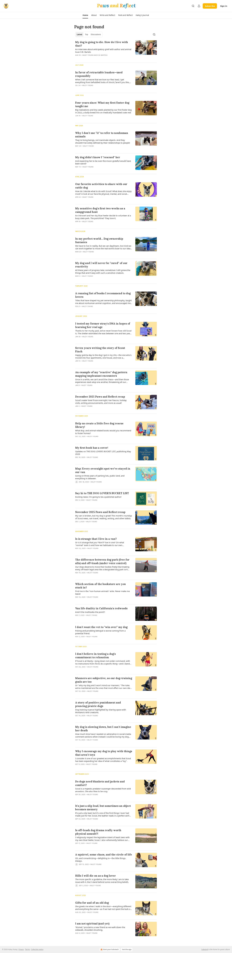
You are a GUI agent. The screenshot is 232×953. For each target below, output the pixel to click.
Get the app (126, 949)
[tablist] (88, 34)
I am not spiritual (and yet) (92, 923)
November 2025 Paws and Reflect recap (100, 512)
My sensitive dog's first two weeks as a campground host (100, 210)
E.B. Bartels (102, 55)
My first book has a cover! (91, 447)
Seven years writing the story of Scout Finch (100, 349)
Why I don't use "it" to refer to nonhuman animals (101, 134)
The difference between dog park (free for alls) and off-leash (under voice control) (102, 561)
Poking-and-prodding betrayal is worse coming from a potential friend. (100, 632)
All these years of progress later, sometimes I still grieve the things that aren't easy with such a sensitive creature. (102, 271)
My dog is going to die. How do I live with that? (101, 43)
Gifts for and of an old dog (92, 902)
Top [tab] (86, 34)
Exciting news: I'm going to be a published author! (98, 496)
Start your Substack (111, 949)
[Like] (77, 485)
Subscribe (210, 6)
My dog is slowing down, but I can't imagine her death (103, 728)
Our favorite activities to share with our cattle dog (101, 185)
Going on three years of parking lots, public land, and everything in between (99, 477)
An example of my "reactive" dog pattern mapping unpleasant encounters (101, 374)
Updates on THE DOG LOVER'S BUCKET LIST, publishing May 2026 (103, 452)
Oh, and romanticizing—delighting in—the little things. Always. (100, 859)
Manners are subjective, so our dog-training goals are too (103, 680)
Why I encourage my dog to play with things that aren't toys (103, 753)
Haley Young (87, 55)
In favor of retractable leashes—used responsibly (99, 74)
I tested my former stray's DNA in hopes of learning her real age (102, 325)
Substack (204, 949)
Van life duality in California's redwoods (101, 608)
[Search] (193, 6)
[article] (116, 50)
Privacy (21, 949)
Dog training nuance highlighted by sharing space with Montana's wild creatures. (100, 711)
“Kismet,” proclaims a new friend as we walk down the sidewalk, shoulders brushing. (100, 928)
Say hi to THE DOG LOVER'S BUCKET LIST (102, 493)
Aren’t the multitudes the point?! (90, 612)
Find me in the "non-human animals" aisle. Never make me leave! (102, 592)
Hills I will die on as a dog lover (95, 875)
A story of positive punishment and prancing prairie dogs (98, 704)
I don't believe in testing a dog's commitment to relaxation (95, 655)
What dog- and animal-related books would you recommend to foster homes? (103, 432)
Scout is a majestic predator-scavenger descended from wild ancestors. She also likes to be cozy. (103, 790)
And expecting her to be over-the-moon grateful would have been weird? (103, 162)
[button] (85, 15)
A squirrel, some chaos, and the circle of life (103, 854)
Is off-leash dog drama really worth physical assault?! (98, 832)
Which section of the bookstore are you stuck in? (100, 585)
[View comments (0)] (96, 58)
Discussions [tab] (96, 34)
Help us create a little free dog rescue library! (99, 425)
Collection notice (37, 949)
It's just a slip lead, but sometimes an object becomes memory (103, 807)
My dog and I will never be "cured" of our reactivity (101, 264)
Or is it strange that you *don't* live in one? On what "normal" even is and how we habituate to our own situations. (99, 543)
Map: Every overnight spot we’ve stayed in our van (102, 470)
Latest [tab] (79, 34)
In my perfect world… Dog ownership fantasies (99, 240)
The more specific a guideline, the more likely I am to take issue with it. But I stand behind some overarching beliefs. (102, 880)
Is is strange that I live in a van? (96, 538)
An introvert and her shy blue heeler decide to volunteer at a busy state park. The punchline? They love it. (103, 217)
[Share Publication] (199, 6)
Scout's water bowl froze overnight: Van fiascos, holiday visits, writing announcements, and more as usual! (101, 401)
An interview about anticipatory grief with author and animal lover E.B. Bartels (103, 50)
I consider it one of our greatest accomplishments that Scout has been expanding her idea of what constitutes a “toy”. (103, 759)
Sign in (223, 6)
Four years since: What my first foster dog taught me (102, 104)
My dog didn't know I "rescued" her (97, 157)
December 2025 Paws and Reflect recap (100, 396)
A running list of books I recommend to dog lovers (103, 295)
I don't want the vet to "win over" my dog (101, 627)
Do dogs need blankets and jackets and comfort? (100, 783)
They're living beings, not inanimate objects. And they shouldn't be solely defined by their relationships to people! (102, 141)
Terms (27, 949)
